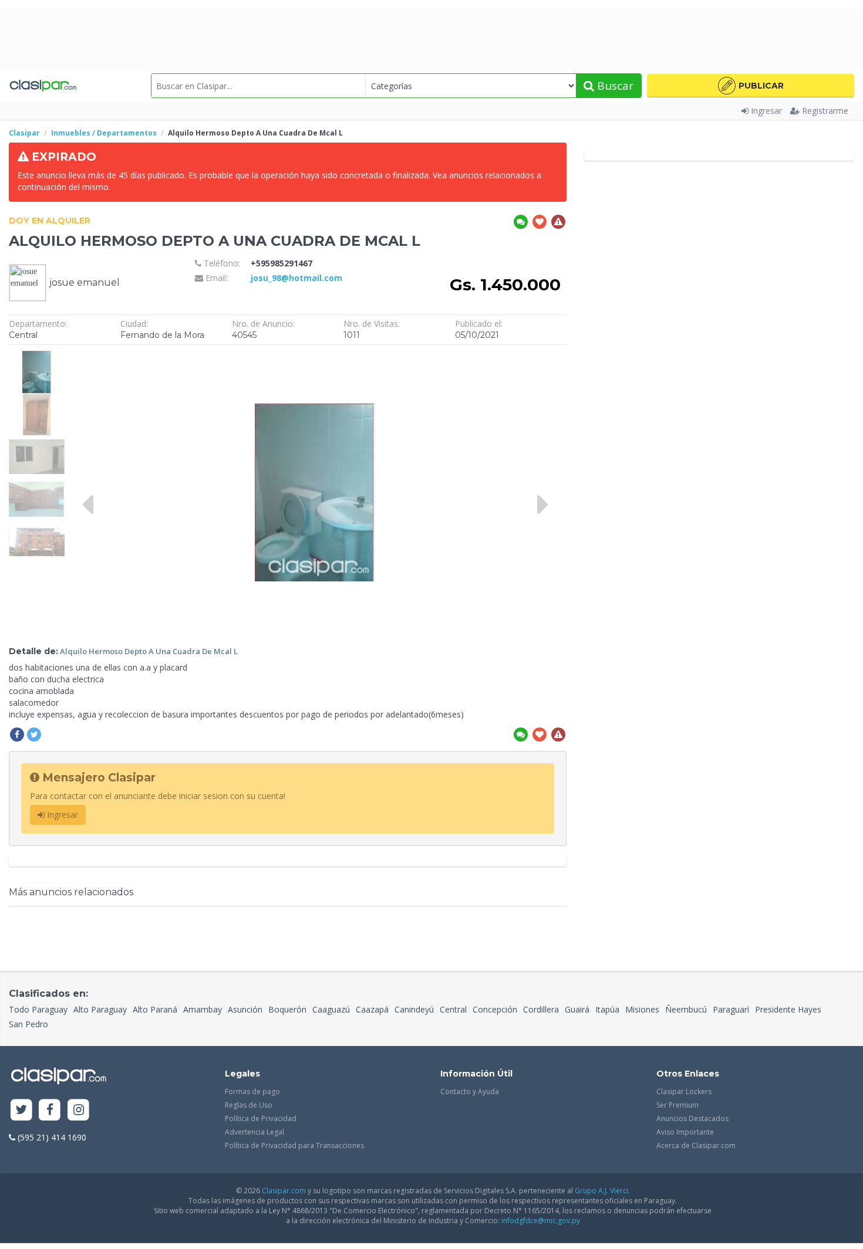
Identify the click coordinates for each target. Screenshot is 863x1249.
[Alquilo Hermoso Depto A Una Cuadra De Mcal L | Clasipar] (37, 356)
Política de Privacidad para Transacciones (294, 1145)
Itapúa (607, 1009)
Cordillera (541, 1009)
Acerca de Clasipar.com (696, 1145)
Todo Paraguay (38, 1009)
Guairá (577, 1009)
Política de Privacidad (260, 1118)
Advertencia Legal (254, 1132)
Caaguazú (331, 1009)
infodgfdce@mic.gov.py (540, 1221)
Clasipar (24, 133)
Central (453, 1009)
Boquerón (287, 1009)
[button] (750, 85)
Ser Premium (677, 1105)
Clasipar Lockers (684, 1091)
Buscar (613, 85)
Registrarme (825, 110)
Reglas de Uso (248, 1105)
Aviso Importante (685, 1132)
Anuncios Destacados (692, 1118)
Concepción (495, 1009)
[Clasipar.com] (42, 85)
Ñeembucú (686, 1009)
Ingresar (766, 110)
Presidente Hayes (788, 1009)
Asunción (245, 1009)
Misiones (642, 1009)
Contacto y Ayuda (469, 1091)
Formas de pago (252, 1091)
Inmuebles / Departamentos (104, 133)
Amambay (202, 1009)
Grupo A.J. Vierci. (602, 1191)
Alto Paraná (155, 1009)
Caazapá (372, 1009)
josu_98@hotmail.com (296, 277)
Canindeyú (414, 1009)
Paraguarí (731, 1009)
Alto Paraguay (100, 1009)
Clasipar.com (284, 1191)
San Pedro (28, 1024)
